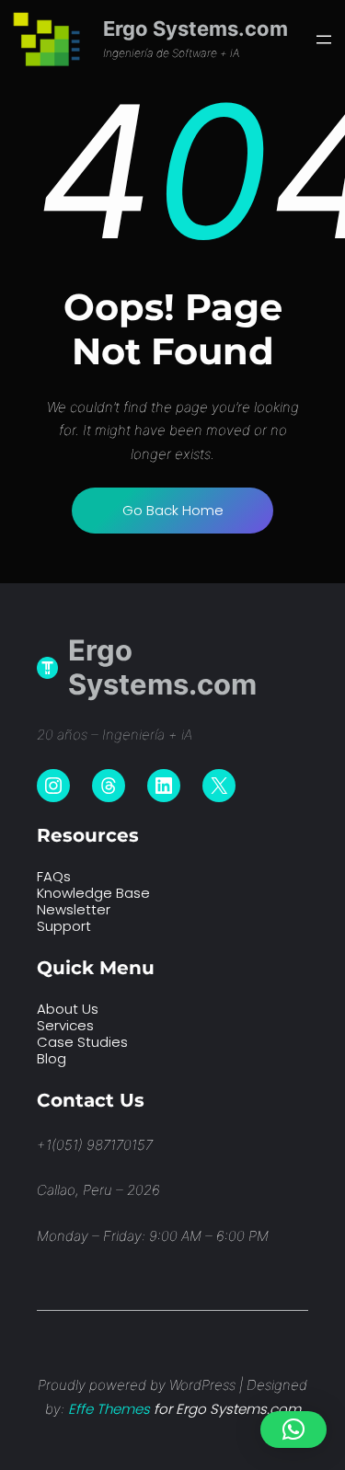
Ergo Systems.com (195, 28)
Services (65, 1025)
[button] (293, 1429)
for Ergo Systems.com (184, 1408)
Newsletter (73, 909)
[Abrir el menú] (324, 40)
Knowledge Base (93, 892)
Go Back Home (173, 510)
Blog (51, 1058)
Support (64, 926)
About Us (67, 1008)
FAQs (54, 876)
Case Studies (82, 1041)
